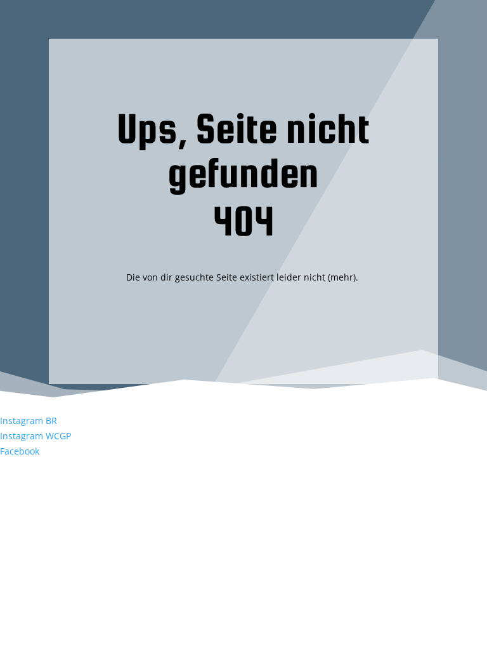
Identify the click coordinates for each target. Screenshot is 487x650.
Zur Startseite (243, 333)
